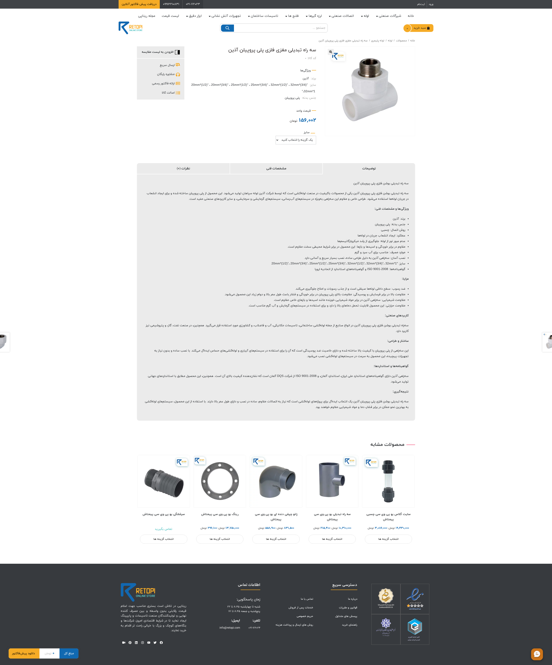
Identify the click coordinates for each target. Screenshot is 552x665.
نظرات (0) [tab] (183, 168)
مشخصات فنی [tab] (276, 168)
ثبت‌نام (421, 4)
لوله (366, 16)
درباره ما (352, 599)
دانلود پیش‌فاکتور (23, 653)
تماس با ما (307, 599)
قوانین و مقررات (348, 608)
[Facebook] (161, 643)
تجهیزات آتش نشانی (226, 16)
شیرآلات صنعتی (390, 16)
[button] (331, 52)
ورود (431, 4)
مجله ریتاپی (146, 16)
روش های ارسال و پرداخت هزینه (294, 625)
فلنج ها (293, 16)
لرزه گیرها (315, 16)
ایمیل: (235, 620)
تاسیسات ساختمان (264, 16)
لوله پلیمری (377, 41)
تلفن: (256, 620)
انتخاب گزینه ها (388, 539)
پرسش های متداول (346, 616)
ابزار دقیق (195, 16)
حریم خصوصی (305, 616)
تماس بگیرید (163, 529)
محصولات (401, 41)
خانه (411, 16)
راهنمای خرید (349, 625)
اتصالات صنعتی (343, 16)
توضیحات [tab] (369, 168)
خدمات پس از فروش (301, 608)
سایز (307, 132)
